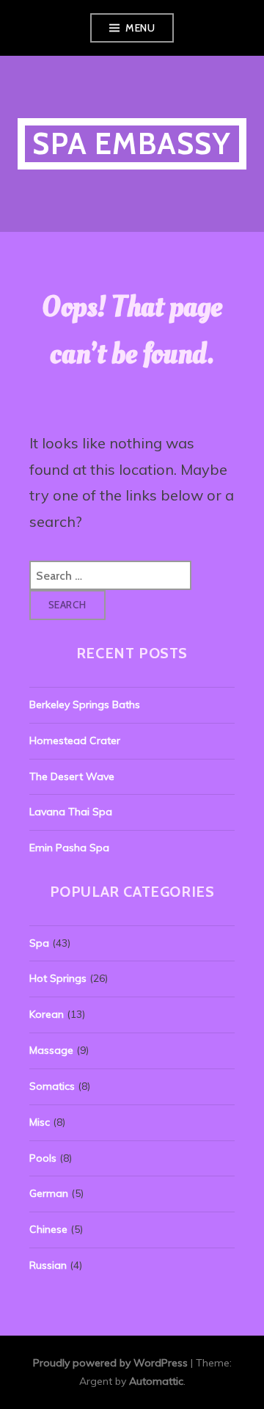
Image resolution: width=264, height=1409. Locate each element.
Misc (39, 1122)
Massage (51, 1050)
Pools (42, 1158)
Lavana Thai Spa (70, 811)
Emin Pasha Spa (69, 847)
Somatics (52, 1086)
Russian (48, 1265)
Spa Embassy (131, 143)
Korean (46, 1014)
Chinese (48, 1229)
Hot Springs (58, 978)
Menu (140, 27)
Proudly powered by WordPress (110, 1362)
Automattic (156, 1381)
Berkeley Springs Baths (84, 704)
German (48, 1193)
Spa (39, 943)
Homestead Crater (74, 740)
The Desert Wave (71, 776)
